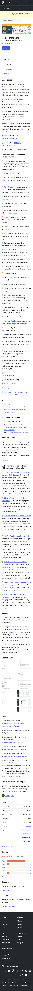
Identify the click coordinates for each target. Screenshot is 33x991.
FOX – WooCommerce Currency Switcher (17, 516)
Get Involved (21, 933)
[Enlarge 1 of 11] (13, 663)
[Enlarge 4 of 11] (13, 693)
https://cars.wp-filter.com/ (12, 723)
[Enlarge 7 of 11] (29, 673)
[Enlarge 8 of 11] (29, 683)
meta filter (28, 830)
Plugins (19, 924)
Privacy (4, 927)
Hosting (4, 924)
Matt (4, 952)
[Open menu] (30, 2)
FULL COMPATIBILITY (18, 149)
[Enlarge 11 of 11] (29, 710)
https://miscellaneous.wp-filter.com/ (15, 742)
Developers (5, 939)
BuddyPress (6, 958)
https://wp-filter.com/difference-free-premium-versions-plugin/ (15, 427)
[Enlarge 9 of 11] (29, 693)
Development (8, 69)
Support (6, 74)
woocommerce (27, 841)
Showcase (20, 918)
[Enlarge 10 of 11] (29, 701)
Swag (20, 943)
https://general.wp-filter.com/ (11, 726)
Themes (20, 921)
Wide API (7, 388)
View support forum (8, 890)
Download (6, 48)
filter (22, 830)
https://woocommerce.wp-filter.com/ (15, 733)
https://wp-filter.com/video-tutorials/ (15, 756)
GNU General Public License (18, 620)
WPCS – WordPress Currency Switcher (16, 582)
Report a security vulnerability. (11, 776)
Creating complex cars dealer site (15, 407)
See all (29, 877)
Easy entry (7, 404)
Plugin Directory (6, 8)
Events (19, 936)
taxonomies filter (26, 837)
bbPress (5, 955)
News (3, 921)
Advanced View (7, 846)
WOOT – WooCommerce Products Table (17, 536)
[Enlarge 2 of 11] (13, 673)
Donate (20, 939)
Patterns (20, 927)
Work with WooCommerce (12, 321)
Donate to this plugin (8, 906)
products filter (27, 833)
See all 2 (28, 826)
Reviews (6, 60)
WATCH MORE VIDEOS (12, 412)
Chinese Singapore (12, 966)
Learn (3, 933)
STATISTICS (8, 177)
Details (6, 55)
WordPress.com (8, 948)
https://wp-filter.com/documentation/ (16, 749)
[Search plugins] (20, 20)
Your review (5, 877)
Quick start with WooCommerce (14, 410)
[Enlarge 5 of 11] (13, 698)
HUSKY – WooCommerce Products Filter (17, 472)
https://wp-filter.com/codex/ (19, 432)
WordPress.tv (7, 943)
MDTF (4, 87)
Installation (7, 64)
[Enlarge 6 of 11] (29, 663)
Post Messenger (9, 187)
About (4, 918)
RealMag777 (8, 43)
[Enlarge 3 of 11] (13, 683)
